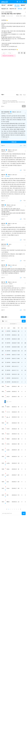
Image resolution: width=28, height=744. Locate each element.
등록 (24, 106)
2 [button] (10, 509)
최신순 (24, 94)
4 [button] (14, 509)
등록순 (21, 94)
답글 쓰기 (3, 145)
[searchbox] (11, 513)
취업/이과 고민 (13, 8)
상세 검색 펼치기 (13, 323)
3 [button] (12, 509)
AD (7, 401)
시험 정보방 (9, 5)
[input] (13, 101)
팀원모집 (23, 5)
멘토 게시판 (17, 5)
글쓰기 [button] (23, 317)
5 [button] (16, 509)
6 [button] (18, 509)
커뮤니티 (3, 5)
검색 (23, 321)
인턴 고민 (20, 8)
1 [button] (8, 509)
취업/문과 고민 (4, 8)
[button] (7, 509)
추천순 (17, 94)
